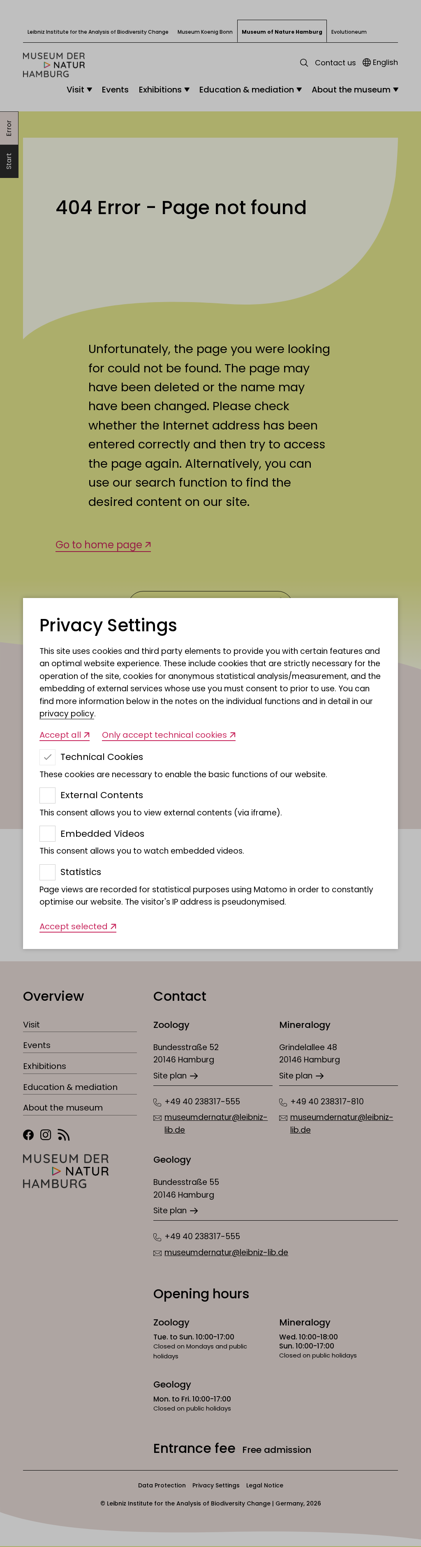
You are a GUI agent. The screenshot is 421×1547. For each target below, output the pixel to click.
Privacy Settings (108, 625)
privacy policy (66, 713)
